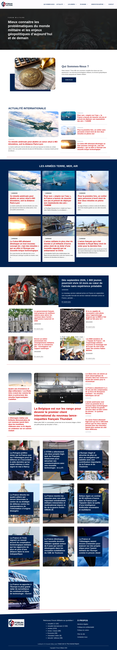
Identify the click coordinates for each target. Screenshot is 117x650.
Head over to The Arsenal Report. (68, 644)
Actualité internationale (27, 108)
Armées (50, 628)
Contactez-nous (82, 637)
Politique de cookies (83, 630)
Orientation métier (97, 4)
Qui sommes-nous (49, 4)
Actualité (59, 4)
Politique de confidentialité (85, 627)
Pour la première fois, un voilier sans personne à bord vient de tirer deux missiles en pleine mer (91, 132)
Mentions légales (82, 624)
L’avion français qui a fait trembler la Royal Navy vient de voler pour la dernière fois (92, 243)
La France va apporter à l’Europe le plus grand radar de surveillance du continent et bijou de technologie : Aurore (20, 589)
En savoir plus (66, 302)
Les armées (71, 4)
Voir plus (69, 79)
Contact (111, 4)
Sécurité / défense (53, 638)
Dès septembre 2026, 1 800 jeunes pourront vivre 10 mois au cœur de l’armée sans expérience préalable (82, 283)
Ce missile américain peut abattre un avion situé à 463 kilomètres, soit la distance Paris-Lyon (32, 143)
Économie (83, 4)
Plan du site (81, 634)
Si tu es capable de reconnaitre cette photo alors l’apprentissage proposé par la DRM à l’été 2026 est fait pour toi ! (96, 315)
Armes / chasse (52, 631)
